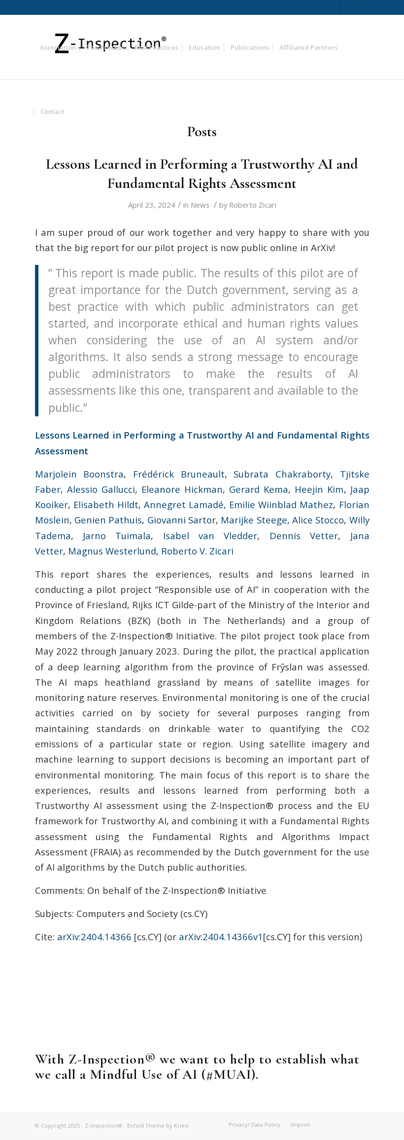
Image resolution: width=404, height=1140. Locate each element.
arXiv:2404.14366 (94, 936)
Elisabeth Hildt (105, 504)
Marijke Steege (254, 520)
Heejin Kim (319, 489)
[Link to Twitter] (332, 7)
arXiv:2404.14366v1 (221, 936)
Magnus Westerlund (112, 551)
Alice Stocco (318, 520)
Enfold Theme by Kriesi (158, 1125)
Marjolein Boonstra (79, 474)
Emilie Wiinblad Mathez (281, 504)
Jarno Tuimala (117, 535)
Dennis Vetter (303, 535)
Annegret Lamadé (184, 504)
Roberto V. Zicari (197, 551)
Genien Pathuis (108, 520)
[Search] (77, 111)
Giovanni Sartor (181, 520)
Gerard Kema (258, 489)
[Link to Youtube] (362, 7)
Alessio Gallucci (101, 489)
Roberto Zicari (252, 205)
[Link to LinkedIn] (347, 7)
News (200, 205)
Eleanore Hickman (182, 489)
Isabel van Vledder (210, 535)
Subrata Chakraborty (282, 474)
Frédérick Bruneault (179, 474)
